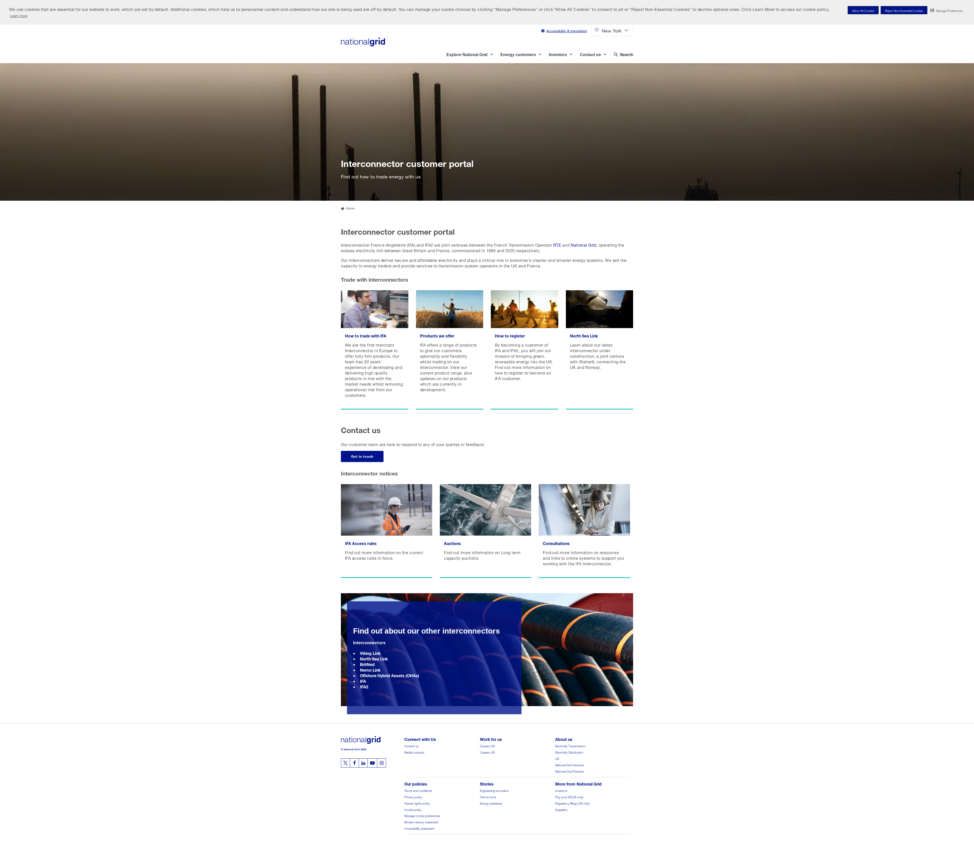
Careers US (487, 752)
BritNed (367, 664)
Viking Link (370, 653)
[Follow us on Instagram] (381, 763)
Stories (487, 783)
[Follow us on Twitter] (345, 763)
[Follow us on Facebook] (354, 763)
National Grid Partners (569, 771)
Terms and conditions (418, 790)
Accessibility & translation (566, 30)
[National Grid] (363, 41)
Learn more (18, 15)
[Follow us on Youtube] (372, 763)
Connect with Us (420, 739)
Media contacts (414, 752)
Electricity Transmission (570, 745)
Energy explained (491, 803)
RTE (557, 244)
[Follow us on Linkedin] (363, 763)
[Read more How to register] (524, 350)
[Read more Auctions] (485, 531)
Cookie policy (413, 809)
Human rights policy (417, 803)
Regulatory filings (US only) (572, 803)
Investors (561, 790)
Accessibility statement (419, 828)
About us (563, 739)
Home (350, 208)
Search (626, 54)
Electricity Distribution (569, 752)
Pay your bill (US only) (569, 796)
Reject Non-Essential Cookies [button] (904, 10)
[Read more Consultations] (584, 531)
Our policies (415, 783)
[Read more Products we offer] (449, 350)
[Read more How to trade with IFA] (374, 350)
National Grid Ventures (569, 765)
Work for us (491, 739)
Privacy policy (413, 796)
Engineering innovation (494, 790)
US (557, 758)
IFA (363, 681)
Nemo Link (370, 669)
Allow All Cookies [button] (863, 10)
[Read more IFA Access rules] (386, 531)
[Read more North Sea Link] (599, 350)
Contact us (411, 745)
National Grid (583, 244)
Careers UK (487, 745)
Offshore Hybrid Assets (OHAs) (389, 675)
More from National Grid (578, 783)
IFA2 (364, 686)
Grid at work (488, 796)
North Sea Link (374, 658)
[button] (946, 10)
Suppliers (561, 809)
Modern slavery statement (421, 822)
